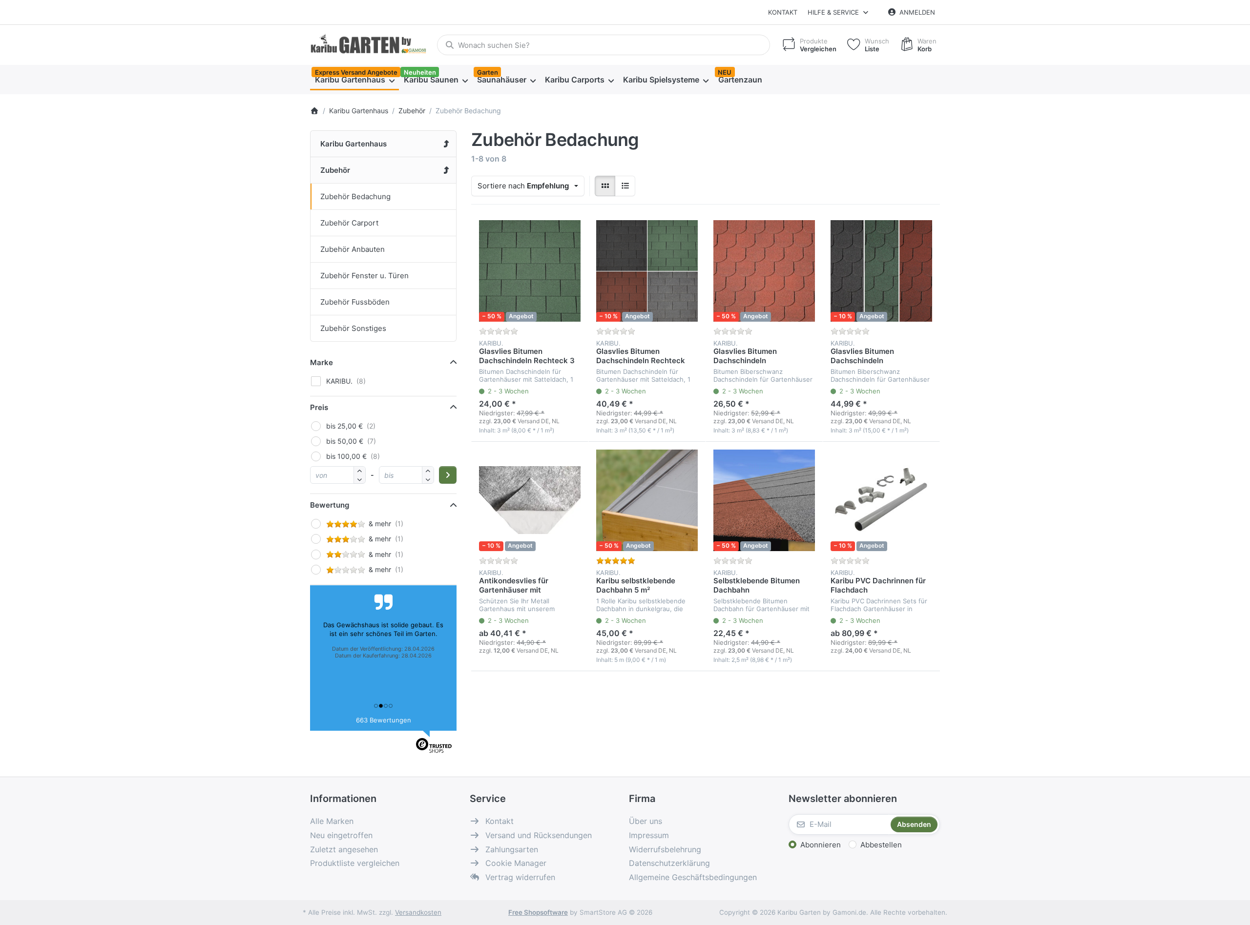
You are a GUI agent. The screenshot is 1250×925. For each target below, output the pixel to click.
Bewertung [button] (329, 505)
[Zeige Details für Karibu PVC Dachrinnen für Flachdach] (881, 500)
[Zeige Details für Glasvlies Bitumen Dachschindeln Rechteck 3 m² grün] (530, 271)
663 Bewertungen (383, 720)
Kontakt (782, 12)
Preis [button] (319, 407)
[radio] (605, 186)
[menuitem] (354, 80)
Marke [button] (321, 362)
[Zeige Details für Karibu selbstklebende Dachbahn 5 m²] (647, 500)
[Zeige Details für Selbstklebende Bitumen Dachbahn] (764, 500)
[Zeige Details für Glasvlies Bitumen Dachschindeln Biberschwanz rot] (764, 271)
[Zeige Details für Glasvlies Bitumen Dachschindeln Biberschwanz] (881, 271)
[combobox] (603, 45)
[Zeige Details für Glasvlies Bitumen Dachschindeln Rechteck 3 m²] (647, 271)
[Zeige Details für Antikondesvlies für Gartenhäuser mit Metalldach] (530, 500)
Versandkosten (418, 912)
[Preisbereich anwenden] (448, 475)
